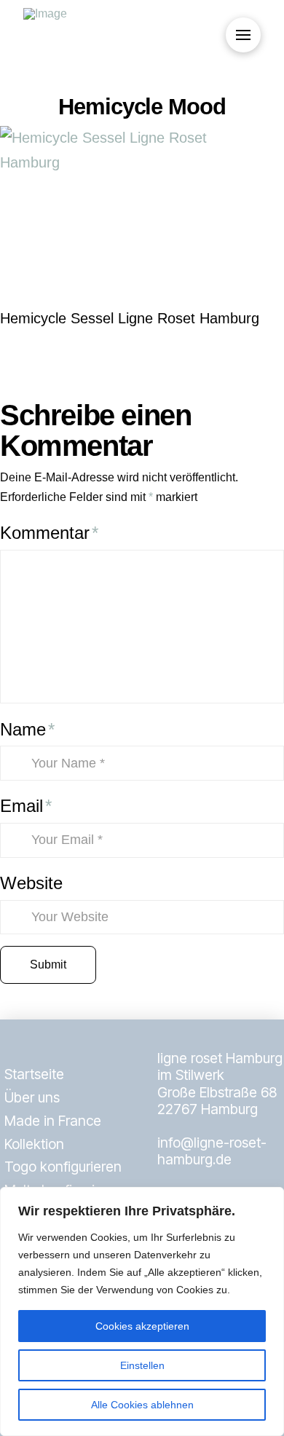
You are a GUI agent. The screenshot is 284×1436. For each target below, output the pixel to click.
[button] (243, 34)
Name (27, 729)
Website (31, 883)
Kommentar (49, 533)
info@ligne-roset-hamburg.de (212, 1151)
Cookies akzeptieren (142, 1326)
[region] (142, 1311)
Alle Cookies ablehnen (142, 1405)
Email (26, 806)
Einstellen (142, 1365)
